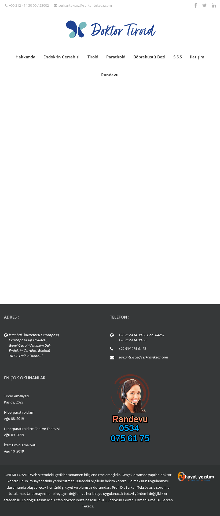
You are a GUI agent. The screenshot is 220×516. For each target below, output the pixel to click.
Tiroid (92, 56)
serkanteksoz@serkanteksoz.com (85, 5)
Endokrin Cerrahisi (61, 56)
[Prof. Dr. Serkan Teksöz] (110, 29)
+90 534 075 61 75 (132, 348)
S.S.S (177, 56)
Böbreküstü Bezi (149, 56)
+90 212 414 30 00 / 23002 (29, 5)
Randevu (110, 74)
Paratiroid (115, 56)
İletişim (197, 56)
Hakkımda (25, 56)
